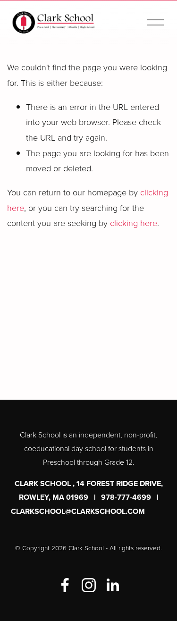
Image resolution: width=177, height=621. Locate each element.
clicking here (133, 223)
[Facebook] (65, 585)
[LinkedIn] (112, 585)
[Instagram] (88, 585)
